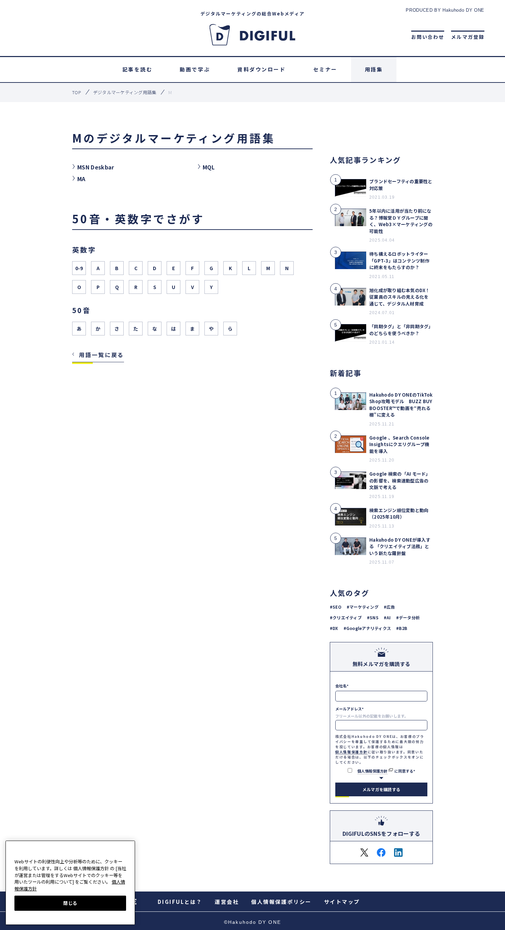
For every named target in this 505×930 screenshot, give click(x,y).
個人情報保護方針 (351, 751)
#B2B (401, 628)
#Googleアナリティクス (367, 628)
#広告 (389, 607)
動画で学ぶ (195, 69)
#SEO (335, 607)
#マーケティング (363, 607)
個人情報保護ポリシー (281, 901)
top (76, 92)
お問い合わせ (428, 37)
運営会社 (227, 901)
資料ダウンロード (261, 69)
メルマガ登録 (467, 37)
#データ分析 (408, 617)
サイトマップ (342, 901)
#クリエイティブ (346, 617)
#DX (334, 628)
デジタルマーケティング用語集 (125, 92)
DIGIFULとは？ (180, 901)
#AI (387, 617)
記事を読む (137, 69)
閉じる (70, 902)
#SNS (373, 617)
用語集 (374, 69)
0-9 (79, 268)
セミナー (325, 69)
